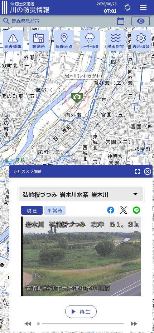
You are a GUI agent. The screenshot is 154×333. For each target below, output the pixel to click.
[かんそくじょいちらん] (39, 40)
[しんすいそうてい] (116, 40)
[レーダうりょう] (90, 40)
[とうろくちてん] (64, 40)
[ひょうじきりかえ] (141, 40)
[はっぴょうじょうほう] (13, 40)
